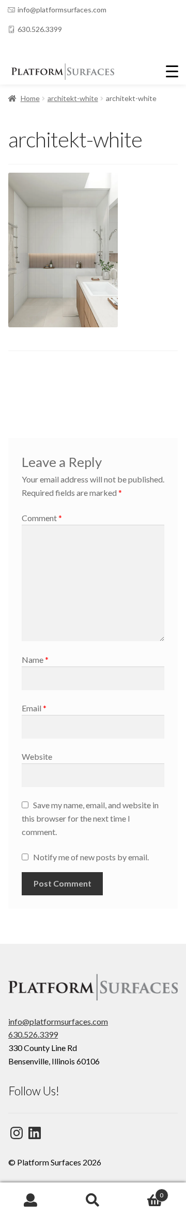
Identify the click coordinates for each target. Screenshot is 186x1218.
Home (30, 98)
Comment (42, 518)
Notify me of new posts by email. (91, 857)
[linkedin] (12, 49)
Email (34, 708)
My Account (31, 1200)
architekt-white (73, 98)
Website (37, 756)
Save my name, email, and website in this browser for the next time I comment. (90, 818)
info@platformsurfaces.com (62, 9)
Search (93, 1200)
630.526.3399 (40, 29)
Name (35, 659)
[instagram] (32, 49)
